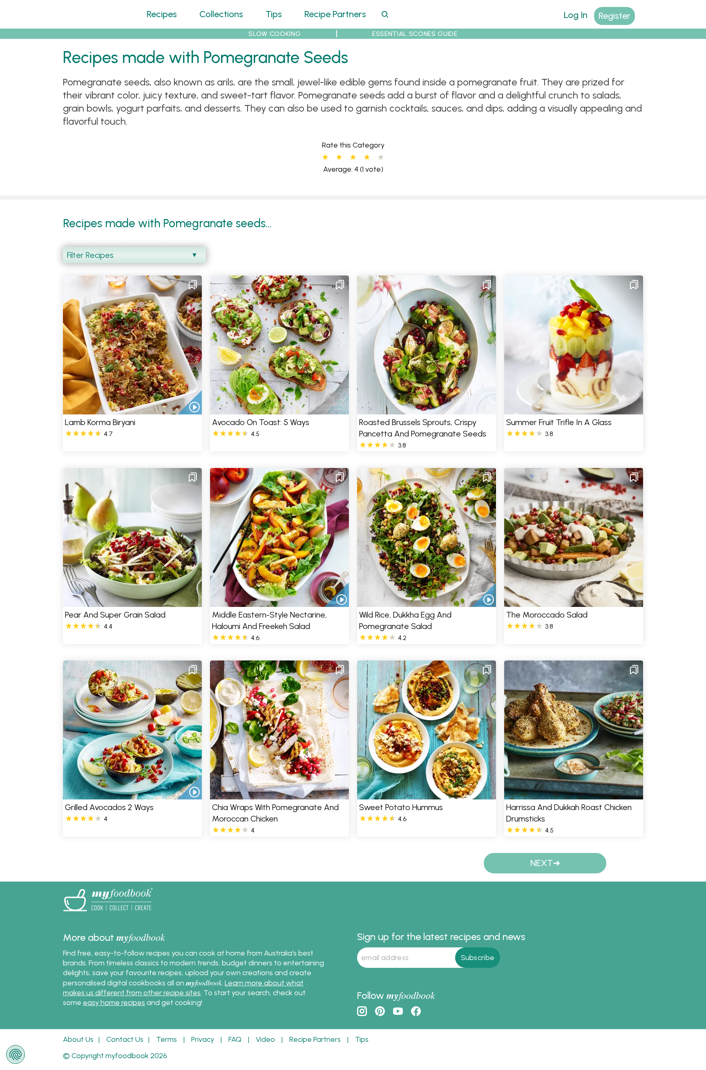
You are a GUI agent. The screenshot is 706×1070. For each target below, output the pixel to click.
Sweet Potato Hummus (401, 807)
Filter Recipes (90, 255)
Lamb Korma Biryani (100, 422)
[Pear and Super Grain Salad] (132, 602)
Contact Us (124, 1039)
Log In (576, 14)
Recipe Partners (335, 14)
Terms (166, 1039)
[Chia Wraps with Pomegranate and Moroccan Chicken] (279, 794)
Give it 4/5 (367, 157)
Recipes (162, 14)
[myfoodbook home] (93, 23)
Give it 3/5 (353, 157)
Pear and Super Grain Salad (115, 615)
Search (385, 14)
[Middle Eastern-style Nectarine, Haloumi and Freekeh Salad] (279, 602)
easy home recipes (114, 1002)
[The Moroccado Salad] (573, 602)
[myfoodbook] (108, 913)
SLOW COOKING (274, 34)
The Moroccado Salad (547, 615)
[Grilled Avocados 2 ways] (132, 794)
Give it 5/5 (381, 157)
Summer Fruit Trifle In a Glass (559, 422)
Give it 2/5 (339, 157)
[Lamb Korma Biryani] (132, 409)
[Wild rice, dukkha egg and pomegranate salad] (426, 602)
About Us (78, 1039)
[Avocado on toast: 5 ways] (279, 409)
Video (265, 1039)
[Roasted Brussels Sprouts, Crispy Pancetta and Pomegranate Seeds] (426, 409)
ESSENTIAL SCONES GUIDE (415, 34)
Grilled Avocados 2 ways (109, 807)
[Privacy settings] (15, 1054)
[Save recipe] (193, 284)
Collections (221, 14)
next (541, 863)
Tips (274, 14)
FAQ (234, 1039)
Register (614, 15)
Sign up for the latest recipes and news (441, 936)
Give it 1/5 (325, 157)
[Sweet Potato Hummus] (426, 794)
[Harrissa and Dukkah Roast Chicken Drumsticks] (573, 794)
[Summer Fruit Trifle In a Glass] (573, 409)
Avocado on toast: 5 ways (260, 422)
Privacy (202, 1039)
